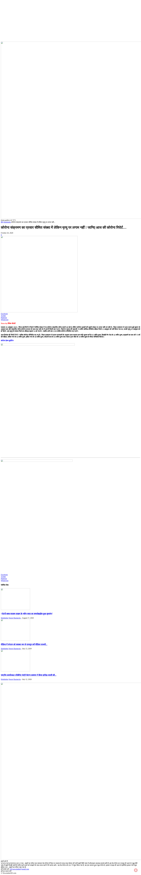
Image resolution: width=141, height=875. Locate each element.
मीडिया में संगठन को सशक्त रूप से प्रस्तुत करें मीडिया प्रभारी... (24, 644)
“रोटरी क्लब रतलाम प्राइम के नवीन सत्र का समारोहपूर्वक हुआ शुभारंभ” (27, 614)
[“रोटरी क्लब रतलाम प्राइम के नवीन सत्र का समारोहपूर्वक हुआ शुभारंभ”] (15, 609)
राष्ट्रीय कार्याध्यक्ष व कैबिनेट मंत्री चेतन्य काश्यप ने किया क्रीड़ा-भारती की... (28, 675)
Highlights (7, 222)
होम (2, 222)
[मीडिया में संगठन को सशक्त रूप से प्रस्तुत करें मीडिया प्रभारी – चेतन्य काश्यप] (15, 640)
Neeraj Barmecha (15, 618)
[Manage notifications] (136, 870)
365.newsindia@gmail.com (19, 869)
